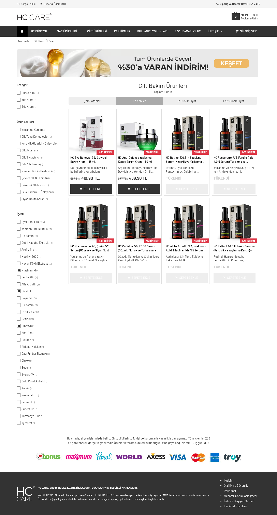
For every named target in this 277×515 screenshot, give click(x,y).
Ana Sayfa (23, 41)
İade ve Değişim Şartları (239, 501)
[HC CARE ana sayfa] (34, 16)
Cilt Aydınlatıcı (31, 150)
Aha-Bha (28, 332)
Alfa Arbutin (30, 284)
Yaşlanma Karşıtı (33, 129)
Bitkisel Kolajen (32, 346)
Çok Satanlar (92, 101)
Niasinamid (30, 270)
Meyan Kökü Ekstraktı (36, 263)
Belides (27, 340)
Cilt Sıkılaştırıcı (31, 157)
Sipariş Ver (248, 31)
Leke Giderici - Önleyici (37, 192)
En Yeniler (139, 101)
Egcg (26, 367)
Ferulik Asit (30, 312)
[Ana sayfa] (22, 31)
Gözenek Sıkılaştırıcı (35, 185)
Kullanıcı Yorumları (152, 31)
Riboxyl (27, 326)
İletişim (213, 31)
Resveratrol (30, 395)
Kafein (26, 388)
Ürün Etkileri (25, 121)
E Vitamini (29, 305)
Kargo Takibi (28, 3)
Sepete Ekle (93, 189)
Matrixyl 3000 (31, 256)
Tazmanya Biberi (33, 416)
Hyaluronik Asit (33, 221)
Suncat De (29, 409)
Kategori (22, 85)
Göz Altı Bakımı (32, 164)
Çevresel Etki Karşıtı (35, 178)
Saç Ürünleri (67, 31)
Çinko (26, 360)
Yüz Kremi (29, 99)
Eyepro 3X (29, 374)
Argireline (29, 249)
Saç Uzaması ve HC (188, 31)
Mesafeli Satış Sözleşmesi (240, 496)
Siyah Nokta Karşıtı (34, 199)
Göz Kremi (29, 106)
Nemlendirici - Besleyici (38, 171)
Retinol (27, 319)
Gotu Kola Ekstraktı (34, 381)
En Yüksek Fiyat (233, 101)
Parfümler (122, 31)
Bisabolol (28, 291)
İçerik (21, 214)
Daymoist (29, 298)
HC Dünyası (39, 31)
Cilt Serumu (30, 93)
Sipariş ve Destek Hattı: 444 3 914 (240, 3)
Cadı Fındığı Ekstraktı (35, 353)
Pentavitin (29, 277)
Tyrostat (28, 423)
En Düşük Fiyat (186, 101)
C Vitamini (29, 235)
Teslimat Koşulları (235, 506)
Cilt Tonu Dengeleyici (36, 136)
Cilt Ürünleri (97, 31)
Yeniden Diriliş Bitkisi (36, 229)
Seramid (28, 402)
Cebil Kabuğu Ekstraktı (37, 242)
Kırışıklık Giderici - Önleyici (39, 143)
